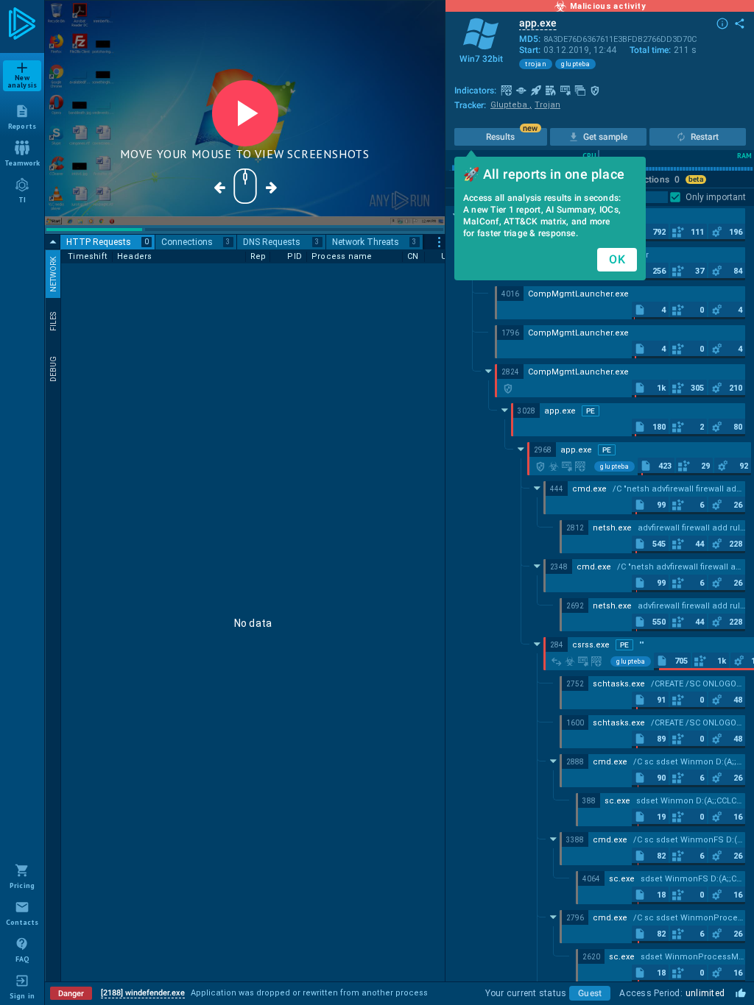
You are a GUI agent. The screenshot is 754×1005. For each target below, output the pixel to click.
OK (617, 259)
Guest (590, 993)
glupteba (575, 64)
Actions (659, 179)
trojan (535, 64)
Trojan (547, 105)
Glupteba (511, 105)
